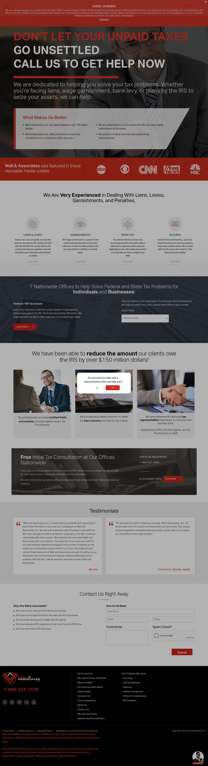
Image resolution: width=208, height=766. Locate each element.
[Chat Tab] (104, 383)
